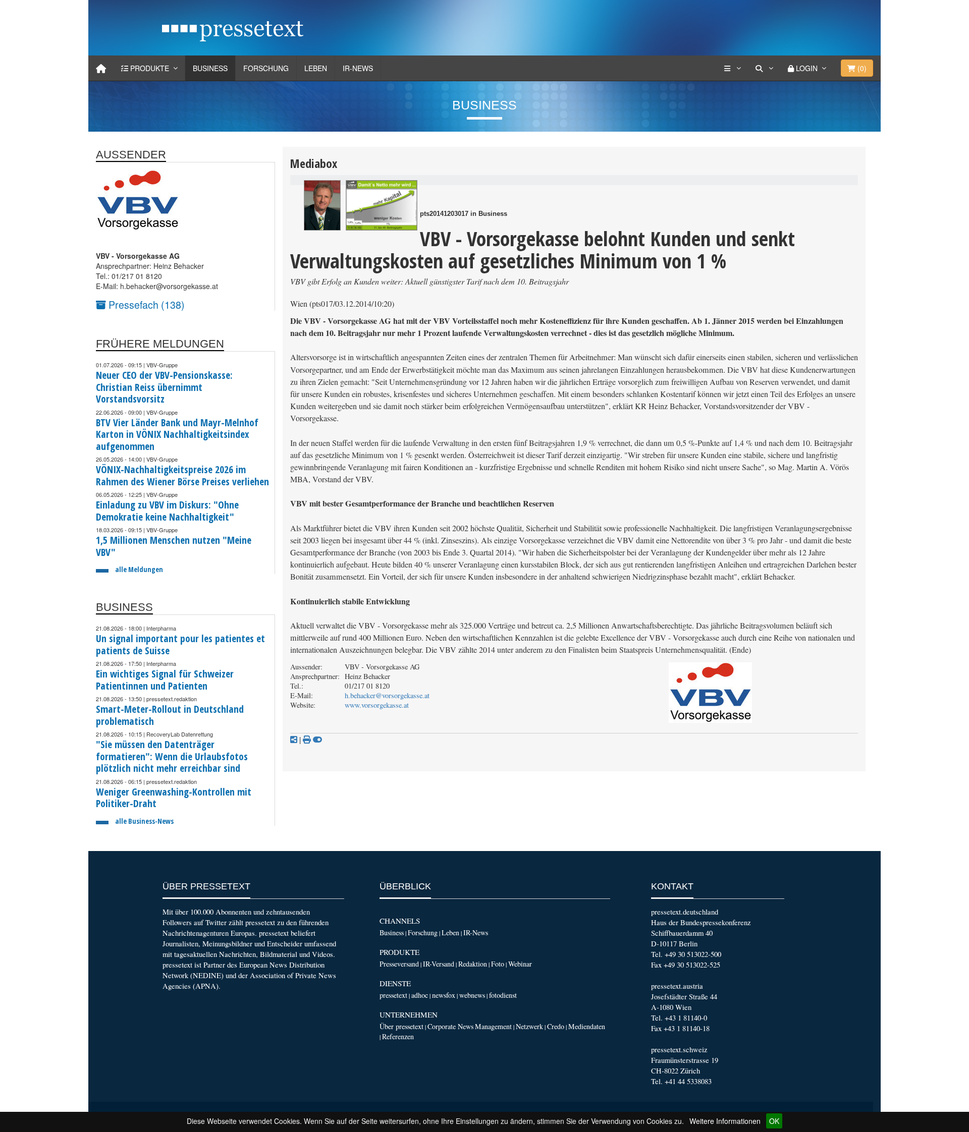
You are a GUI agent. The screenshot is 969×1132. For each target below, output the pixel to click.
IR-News (358, 68)
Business (210, 68)
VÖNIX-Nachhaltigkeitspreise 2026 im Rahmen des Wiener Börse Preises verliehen (182, 475)
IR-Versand (438, 964)
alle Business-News (144, 821)
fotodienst (503, 995)
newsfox (443, 995)
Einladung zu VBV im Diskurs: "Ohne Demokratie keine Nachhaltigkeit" (167, 511)
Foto (497, 964)
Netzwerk (529, 1026)
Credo (555, 1026)
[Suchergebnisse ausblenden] (317, 739)
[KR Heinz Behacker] (322, 205)
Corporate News (450, 1026)
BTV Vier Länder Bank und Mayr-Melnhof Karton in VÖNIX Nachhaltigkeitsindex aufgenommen (177, 434)
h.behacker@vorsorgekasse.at (387, 695)
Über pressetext (401, 1026)
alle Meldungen (139, 569)
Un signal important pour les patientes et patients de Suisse (180, 644)
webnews (472, 995)
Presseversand (399, 964)
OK (774, 1121)
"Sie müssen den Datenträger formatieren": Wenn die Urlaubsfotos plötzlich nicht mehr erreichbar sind (172, 756)
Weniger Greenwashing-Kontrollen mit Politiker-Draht (173, 798)
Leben (315, 68)
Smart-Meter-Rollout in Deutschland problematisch (170, 715)
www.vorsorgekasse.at (377, 705)
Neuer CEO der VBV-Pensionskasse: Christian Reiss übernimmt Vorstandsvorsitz (164, 387)
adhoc (419, 995)
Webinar (520, 964)
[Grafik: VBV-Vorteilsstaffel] (381, 205)
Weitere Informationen (725, 1121)
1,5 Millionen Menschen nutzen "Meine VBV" (173, 546)
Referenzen (398, 1036)
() (861, 68)
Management (493, 1026)
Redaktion (472, 964)
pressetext (393, 995)
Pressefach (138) (145, 304)
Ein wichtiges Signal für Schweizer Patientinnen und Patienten (165, 680)
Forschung (266, 68)
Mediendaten (586, 1026)
